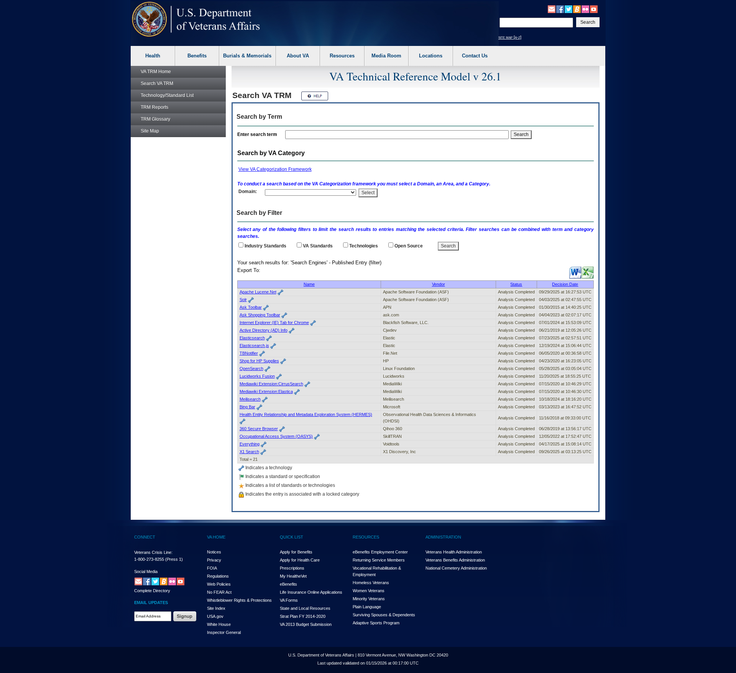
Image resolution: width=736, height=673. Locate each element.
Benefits (197, 56)
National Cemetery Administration (456, 568)
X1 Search (249, 451)
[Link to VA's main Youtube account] (594, 8)
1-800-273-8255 (149, 559)
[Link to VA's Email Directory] (551, 8)
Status (516, 284)
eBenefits (288, 584)
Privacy (214, 560)
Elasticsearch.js (254, 345)
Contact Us (475, 56)
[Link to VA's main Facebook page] (560, 8)
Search (157, 83)
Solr (243, 299)
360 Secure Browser (259, 428)
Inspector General (224, 632)
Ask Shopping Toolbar (260, 315)
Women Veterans (368, 590)
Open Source (408, 246)
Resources (342, 56)
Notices (214, 552)
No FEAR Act (219, 592)
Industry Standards (265, 246)
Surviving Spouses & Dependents (384, 614)
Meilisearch (250, 399)
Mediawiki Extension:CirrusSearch (271, 384)
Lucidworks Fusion (257, 376)
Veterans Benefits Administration (455, 560)
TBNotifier (249, 353)
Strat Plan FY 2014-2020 (302, 616)
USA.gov (215, 616)
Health (152, 56)
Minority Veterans (369, 598)
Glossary (155, 119)
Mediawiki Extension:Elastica (266, 391)
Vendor (438, 284)
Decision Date (565, 284)
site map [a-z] (509, 37)
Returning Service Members (379, 560)
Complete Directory (152, 590)
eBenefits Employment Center (380, 552)
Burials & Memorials (247, 56)
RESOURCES (366, 537)
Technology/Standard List (167, 95)
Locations (430, 56)
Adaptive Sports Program (376, 623)
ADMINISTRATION (443, 537)
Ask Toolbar (251, 307)
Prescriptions (292, 568)
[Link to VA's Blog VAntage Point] (577, 8)
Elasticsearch (252, 338)
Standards (318, 246)
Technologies (363, 246)
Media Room (386, 56)
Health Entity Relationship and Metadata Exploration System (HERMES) (306, 414)
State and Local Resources (305, 608)
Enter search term (258, 134)
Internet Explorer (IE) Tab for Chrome (274, 322)
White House (219, 624)
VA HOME (216, 537)
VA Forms (289, 600)
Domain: (247, 191)
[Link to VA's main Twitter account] (568, 8)
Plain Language (367, 606)
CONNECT (144, 537)
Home (156, 71)
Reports (154, 107)
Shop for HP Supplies (259, 361)
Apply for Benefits (296, 552)
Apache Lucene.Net (258, 292)
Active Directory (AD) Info (264, 330)
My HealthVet (293, 576)
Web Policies (219, 584)
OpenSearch (251, 368)
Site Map (150, 131)
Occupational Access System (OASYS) (276, 436)
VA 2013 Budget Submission (306, 624)
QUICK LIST (291, 537)
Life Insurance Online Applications (311, 592)
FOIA (212, 568)
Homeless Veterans (371, 582)
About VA (298, 56)
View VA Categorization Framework (275, 169)
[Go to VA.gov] (196, 19)
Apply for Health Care (300, 560)
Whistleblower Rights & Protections (239, 600)
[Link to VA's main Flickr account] (585, 8)
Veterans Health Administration (454, 552)
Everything (250, 444)
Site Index (216, 608)
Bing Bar (247, 406)
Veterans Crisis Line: (153, 552)
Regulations (218, 576)
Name (309, 284)
